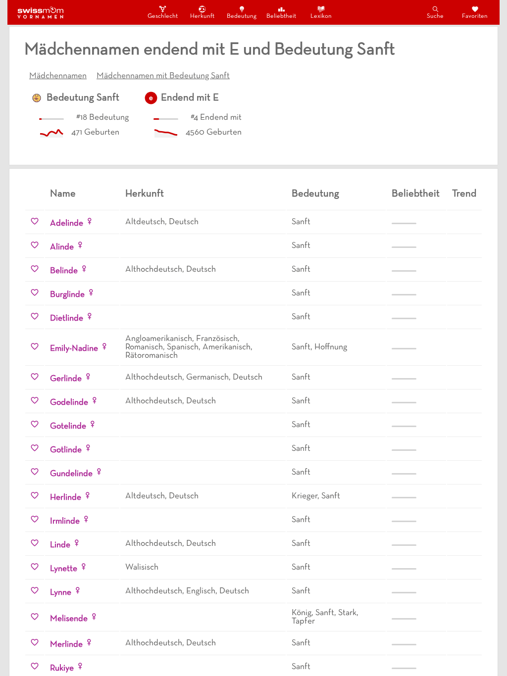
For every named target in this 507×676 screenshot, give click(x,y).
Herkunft (202, 16)
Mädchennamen (58, 76)
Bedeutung (241, 16)
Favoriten (475, 16)
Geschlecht (162, 16)
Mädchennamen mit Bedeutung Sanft (163, 76)
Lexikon (321, 16)
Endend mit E (190, 98)
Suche (435, 16)
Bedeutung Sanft (83, 98)
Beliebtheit (281, 16)
